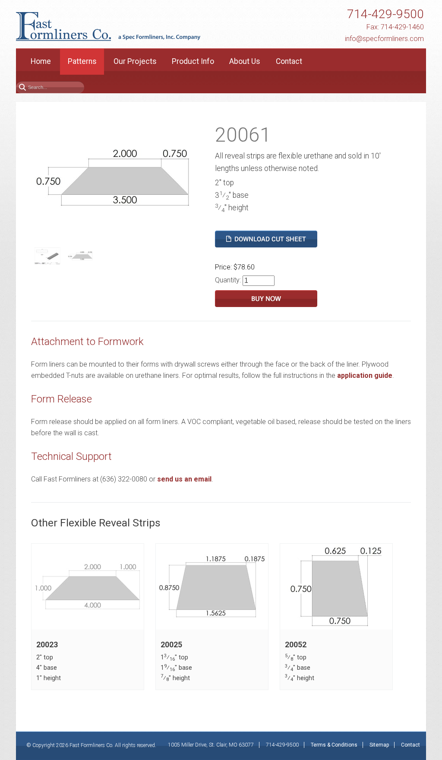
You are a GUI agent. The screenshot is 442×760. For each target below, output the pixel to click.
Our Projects (135, 61)
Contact (289, 61)
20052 (295, 644)
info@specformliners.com (384, 39)
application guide (364, 375)
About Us (244, 61)
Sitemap (379, 745)
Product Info (193, 61)
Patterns (82, 61)
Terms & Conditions (334, 745)
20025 (171, 644)
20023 (47, 644)
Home (41, 61)
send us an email (184, 479)
